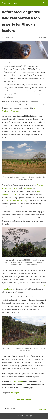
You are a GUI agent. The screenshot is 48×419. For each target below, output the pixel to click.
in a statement (27, 188)
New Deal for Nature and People (16, 200)
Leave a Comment (24, 400)
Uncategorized (16, 393)
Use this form (18, 381)
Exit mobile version (24, 416)
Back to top (42, 409)
